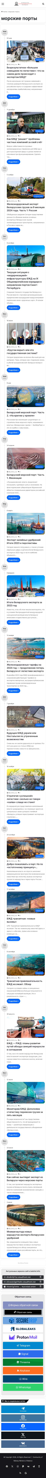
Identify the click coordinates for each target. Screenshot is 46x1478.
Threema (25, 1362)
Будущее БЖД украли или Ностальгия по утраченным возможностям (22, 736)
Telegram (25, 1345)
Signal (24, 1353)
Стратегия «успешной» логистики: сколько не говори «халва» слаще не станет (23, 799)
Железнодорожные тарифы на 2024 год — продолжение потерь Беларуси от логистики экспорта (25, 667)
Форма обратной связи (24, 1305)
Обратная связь (24, 1312)
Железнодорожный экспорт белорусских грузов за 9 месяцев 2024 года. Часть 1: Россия (26, 207)
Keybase (25, 1370)
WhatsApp (25, 1387)
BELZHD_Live (12, 64)
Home (5, 12)
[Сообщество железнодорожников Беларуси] (23, 4)
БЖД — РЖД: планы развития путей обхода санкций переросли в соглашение (26, 1046)
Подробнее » (13, 97)
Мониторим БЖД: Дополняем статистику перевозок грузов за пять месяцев (25, 1112)
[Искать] (43, 4)
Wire (24, 1378)
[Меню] (3, 4)
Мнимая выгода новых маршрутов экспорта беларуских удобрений (25, 1234)
